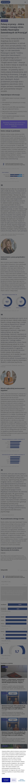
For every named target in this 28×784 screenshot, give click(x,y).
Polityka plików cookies (21, 780)
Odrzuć (14, 780)
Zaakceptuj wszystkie (6, 780)
